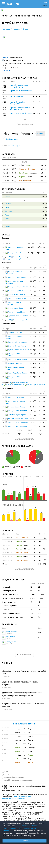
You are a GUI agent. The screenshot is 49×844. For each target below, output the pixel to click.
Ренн (7, 215)
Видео (25, 29)
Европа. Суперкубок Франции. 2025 (17, 103)
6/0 (44, 287)
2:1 (35, 549)
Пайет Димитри (21, 422)
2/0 (44, 295)
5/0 (44, 426)
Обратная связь (7, 773)
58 (46, 215)
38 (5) (9, 180)
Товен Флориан (21, 426)
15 (3, 316)
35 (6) (9, 169)
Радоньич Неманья (21, 350)
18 (37, 113)
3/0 (44, 291)
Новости (16, 29)
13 (31, 277)
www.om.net (6, 70)
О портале (5, 774)
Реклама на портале (9, 776)
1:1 (41, 169)
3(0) (34, 411)
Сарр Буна (18, 363)
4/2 (44, 422)
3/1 (44, 277)
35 (31, 287)
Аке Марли (19, 397)
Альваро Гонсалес (14, 272)
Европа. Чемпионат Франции (21, 91)
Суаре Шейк (19, 312)
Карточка (6, 29)
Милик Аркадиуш (21, 418)
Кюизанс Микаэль (14, 337)
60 (46, 211)
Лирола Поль (20, 291)
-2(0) (38, 253)
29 (3, 291)
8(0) (34, 426)
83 (46, 196)
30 (3, 247)
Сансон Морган (21, 359)
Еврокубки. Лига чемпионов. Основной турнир (20, 108)
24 (3, 373)
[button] (19, 133)
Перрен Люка (20, 298)
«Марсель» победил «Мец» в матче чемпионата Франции (23, 704)
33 (3, 312)
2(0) (34, 271)
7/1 (44, 316)
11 (42, 113)
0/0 (44, 253)
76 (46, 207)
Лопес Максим (21, 342)
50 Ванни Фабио (18, 257)
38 (43, 196)
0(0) (32, 247)
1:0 (41, 173)
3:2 (41, 177)
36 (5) (9, 173)
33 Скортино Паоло (12, 385)
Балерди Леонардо (14, 282)
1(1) (44, 538)
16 (3, 253)
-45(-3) (39, 247)
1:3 (41, 165)
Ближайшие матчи (24, 724)
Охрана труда (7, 779)
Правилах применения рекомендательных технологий (16, 797)
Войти (44, 5)
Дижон (7, 226)
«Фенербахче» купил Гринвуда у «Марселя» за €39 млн (24, 672)
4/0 (44, 373)
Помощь (5, 771)
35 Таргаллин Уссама (34, 385)
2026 (4, 102)
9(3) (34, 418)
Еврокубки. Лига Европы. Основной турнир (19, 86)
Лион (7, 207)
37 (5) (9, 177)
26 (31, 354)
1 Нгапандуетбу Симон (13, 259)
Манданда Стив (14, 248)
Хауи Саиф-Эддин (20, 373)
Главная (7, 16)
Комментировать (24, 655)
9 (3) (39, 632)
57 (46, 219)
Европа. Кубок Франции (19, 96)
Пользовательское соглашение (13, 777)
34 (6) (9, 165)
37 (29, 247)
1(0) (34, 277)
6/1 (44, 281)
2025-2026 (5, 97)
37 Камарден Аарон (19, 320)
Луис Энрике (21, 415)
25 (3, 295)
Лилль (7, 196)
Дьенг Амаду (19, 407)
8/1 (44, 332)
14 (7, 549)
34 (34, 113)
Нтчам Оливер (20, 346)
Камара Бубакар (21, 287)
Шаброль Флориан (14, 378)
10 (3, 422)
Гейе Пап (18, 332)
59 (45, 113)
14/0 (44, 271)
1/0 (44, 247)
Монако (8, 204)
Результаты (22, 16)
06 (7, 538)
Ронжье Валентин (13, 355)
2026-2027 (5, 86)
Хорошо (25, 841)
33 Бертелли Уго (18, 383)
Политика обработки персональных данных (18, 780)
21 (46, 226)
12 (31, 350)
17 (3, 336)
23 (31, 336)
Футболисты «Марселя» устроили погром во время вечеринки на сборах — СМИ (22, 694)
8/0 (44, 354)
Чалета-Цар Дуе (21, 316)
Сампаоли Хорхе (14, 146)
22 (3, 332)
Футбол (37, 16)
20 (3, 226)
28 (3, 411)
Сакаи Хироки (19, 308)
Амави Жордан (21, 277)
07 (7, 541)
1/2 (44, 401)
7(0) (34, 422)
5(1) (34, 401)
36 (31, 426)
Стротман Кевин (16, 368)
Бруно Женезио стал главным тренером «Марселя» (20, 683)
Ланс (7, 219)
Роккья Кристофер (13, 303)
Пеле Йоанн (20, 253)
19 (31, 415)
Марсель (5, 58)
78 (46, 204)
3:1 (35, 541)
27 (3, 342)
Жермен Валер (21, 411)
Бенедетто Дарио (15, 402)
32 (31, 271)
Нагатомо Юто (19, 295)
